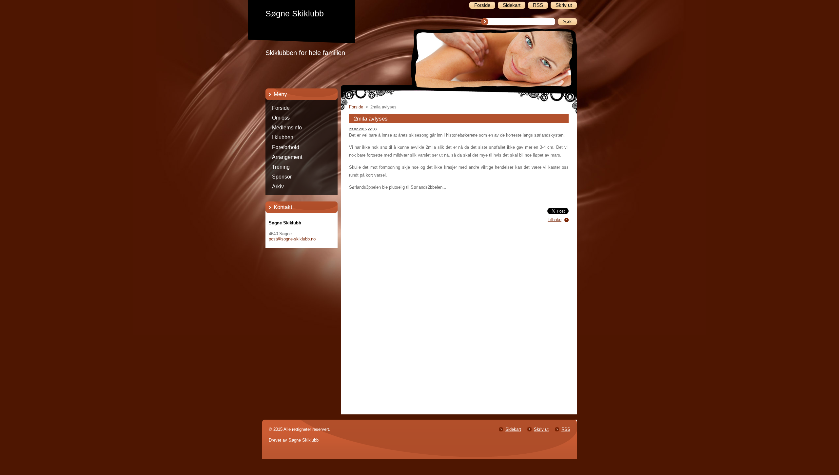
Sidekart (513, 429)
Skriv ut (541, 429)
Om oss (281, 118)
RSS (565, 429)
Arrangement (287, 157)
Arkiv (278, 186)
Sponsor (282, 177)
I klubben (282, 137)
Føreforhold (285, 147)
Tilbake (554, 219)
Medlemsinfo (287, 127)
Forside (281, 108)
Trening (281, 167)
